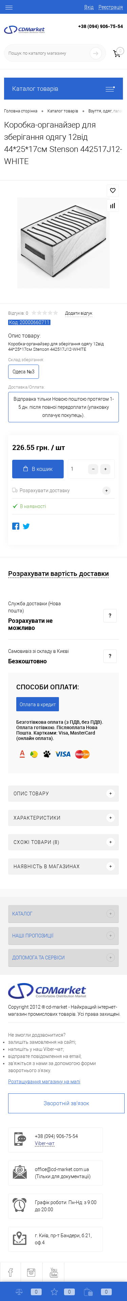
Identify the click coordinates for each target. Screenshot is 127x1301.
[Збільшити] (63, 243)
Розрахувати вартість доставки (58, 573)
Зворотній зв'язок (66, 1103)
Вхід (88, 7)
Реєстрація (111, 7)
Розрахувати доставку (45, 490)
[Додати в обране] (113, 191)
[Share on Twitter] (26, 526)
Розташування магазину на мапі (44, 1081)
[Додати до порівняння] (113, 206)
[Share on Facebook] (15, 526)
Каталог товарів (35, 88)
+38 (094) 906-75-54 (100, 26)
